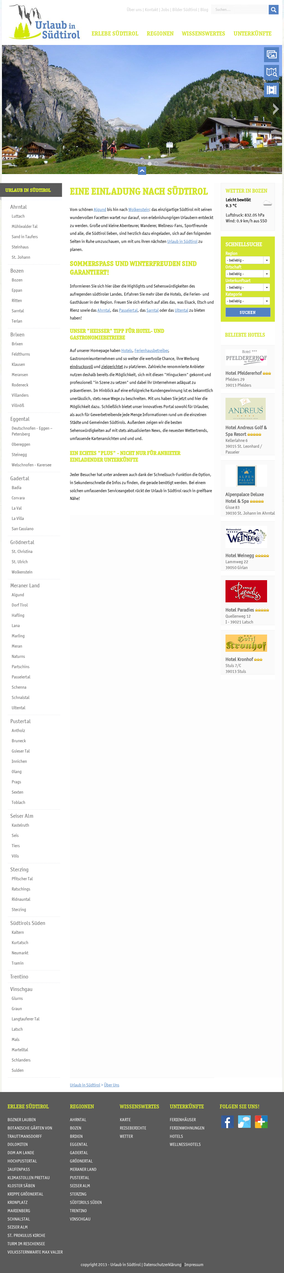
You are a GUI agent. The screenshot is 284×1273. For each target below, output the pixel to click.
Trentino (78, 1210)
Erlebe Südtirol (115, 33)
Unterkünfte (253, 33)
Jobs (165, 9)
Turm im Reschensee (26, 1243)
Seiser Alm (17, 1226)
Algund (100, 209)
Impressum (194, 1264)
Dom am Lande (20, 1152)
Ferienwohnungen (187, 1127)
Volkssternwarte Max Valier (35, 1251)
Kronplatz (17, 1202)
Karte (125, 1119)
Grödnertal (81, 1160)
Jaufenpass (18, 1169)
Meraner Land (83, 1169)
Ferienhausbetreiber (151, 350)
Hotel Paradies (240, 610)
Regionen (160, 33)
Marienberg (18, 1210)
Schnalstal (18, 1218)
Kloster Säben (21, 1185)
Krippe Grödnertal (25, 1193)
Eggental (79, 1144)
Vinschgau (80, 1218)
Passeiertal (128, 310)
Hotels (126, 350)
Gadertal (79, 1152)
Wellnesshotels (185, 1144)
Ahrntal (103, 310)
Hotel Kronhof (239, 659)
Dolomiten (17, 1144)
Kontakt (151, 9)
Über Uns (111, 1084)
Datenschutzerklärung (162, 1264)
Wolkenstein (138, 209)
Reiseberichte (133, 1127)
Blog (204, 9)
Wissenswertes (203, 33)
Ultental (181, 310)
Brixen (76, 1136)
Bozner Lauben (21, 1119)
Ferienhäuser (183, 1119)
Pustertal (79, 1177)
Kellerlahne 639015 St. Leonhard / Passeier (243, 446)
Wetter (126, 1136)
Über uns (134, 9)
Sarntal (152, 310)
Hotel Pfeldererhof (244, 373)
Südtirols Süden (86, 1202)
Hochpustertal (22, 1160)
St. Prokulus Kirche (26, 1235)
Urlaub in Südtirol (182, 241)
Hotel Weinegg (240, 555)
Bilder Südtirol (184, 9)
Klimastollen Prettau (28, 1177)
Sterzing (78, 1193)
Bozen (75, 1127)
